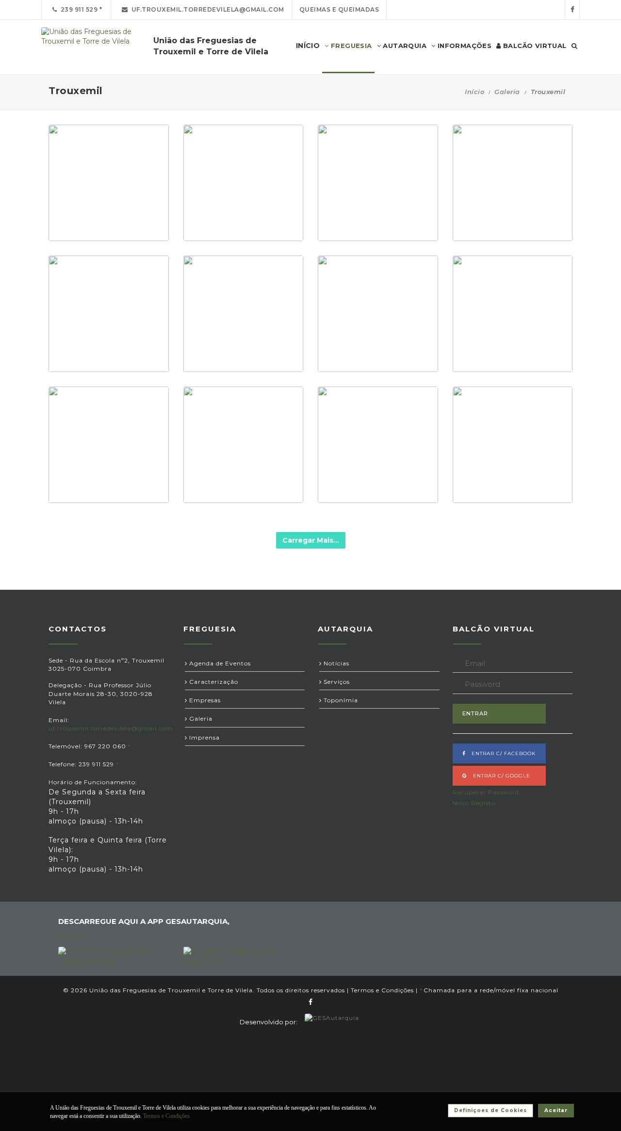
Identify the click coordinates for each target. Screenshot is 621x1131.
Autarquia (403, 45)
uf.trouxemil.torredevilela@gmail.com (206, 9)
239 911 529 (77, 9)
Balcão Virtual (534, 45)
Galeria (507, 92)
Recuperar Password (486, 792)
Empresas (204, 700)
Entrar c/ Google (498, 776)
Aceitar (556, 1110)
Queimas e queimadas (339, 9)
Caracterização (212, 681)
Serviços (336, 681)
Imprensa (203, 737)
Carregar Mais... (310, 540)
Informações (463, 45)
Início (474, 92)
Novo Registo (474, 803)
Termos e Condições (382, 990)
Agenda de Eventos (219, 663)
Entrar (475, 713)
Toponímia (340, 700)
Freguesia (350, 45)
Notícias (335, 663)
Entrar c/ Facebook (501, 753)
